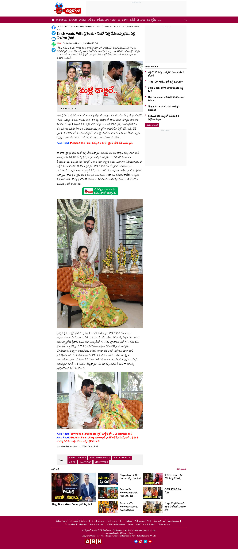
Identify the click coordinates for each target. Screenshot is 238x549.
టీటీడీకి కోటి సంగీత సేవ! (173, 491)
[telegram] (54, 50)
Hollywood (82, 524)
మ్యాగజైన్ (73, 19)
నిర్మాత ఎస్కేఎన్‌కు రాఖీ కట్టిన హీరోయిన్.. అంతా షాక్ (175, 506)
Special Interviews (97, 524)
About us (152, 524)
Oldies (130, 524)
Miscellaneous (71, 26)
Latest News (61, 521)
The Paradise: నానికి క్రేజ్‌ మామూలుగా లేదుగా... (166, 99)
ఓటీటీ (132, 19)
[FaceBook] (54, 27)
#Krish (72, 462)
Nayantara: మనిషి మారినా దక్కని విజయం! (163, 108)
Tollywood (73, 521)
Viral (149, 521)
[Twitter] (54, 33)
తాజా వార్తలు (61, 19)
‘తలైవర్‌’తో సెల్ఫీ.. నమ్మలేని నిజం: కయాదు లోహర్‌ (166, 74)
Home (59, 26)
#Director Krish (77, 457)
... (159, 19)
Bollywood (85, 521)
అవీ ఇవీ (56, 469)
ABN (59, 43)
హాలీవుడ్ (100, 19)
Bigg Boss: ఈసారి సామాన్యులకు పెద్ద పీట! (165, 89)
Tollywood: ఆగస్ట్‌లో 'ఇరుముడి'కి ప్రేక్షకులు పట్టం (163, 117)
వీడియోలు (141, 19)
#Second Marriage (100, 457)
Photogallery (70, 524)
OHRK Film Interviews (116, 524)
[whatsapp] (54, 44)
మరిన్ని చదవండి (152, 125)
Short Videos (141, 524)
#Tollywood (101, 462)
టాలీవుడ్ (82, 19)
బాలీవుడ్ (91, 19)
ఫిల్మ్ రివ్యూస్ (123, 19)
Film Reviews (112, 521)
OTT (121, 521)
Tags (60, 460)
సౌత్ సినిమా (110, 19)
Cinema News (159, 521)
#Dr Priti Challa (122, 457)
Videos (129, 521)
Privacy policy (164, 524)
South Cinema (98, 521)
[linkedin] (54, 39)
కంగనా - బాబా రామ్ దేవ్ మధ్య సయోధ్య (173, 477)
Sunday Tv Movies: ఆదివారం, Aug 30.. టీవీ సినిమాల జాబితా (129, 494)
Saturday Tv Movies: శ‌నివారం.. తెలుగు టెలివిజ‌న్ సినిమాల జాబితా (129, 508)
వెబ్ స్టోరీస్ (151, 19)
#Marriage (85, 462)
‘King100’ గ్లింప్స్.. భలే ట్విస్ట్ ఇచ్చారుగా (165, 81)
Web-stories (140, 521)
